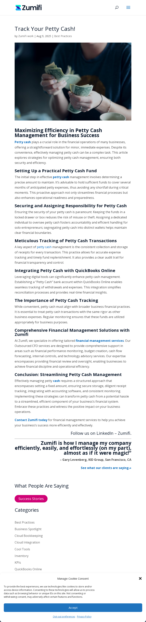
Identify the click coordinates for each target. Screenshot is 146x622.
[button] (140, 578)
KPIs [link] (18, 562)
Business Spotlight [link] (28, 529)
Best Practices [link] (63, 36)
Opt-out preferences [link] (64, 616)
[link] (28, 7)
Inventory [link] (22, 556)
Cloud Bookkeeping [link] (29, 536)
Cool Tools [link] (22, 549)
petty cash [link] (44, 247)
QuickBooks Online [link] (28, 569)
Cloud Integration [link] (27, 542)
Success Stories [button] (31, 498)
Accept (73, 607)
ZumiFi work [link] (25, 36)
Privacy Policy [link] (84, 616)
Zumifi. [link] (124, 433)
